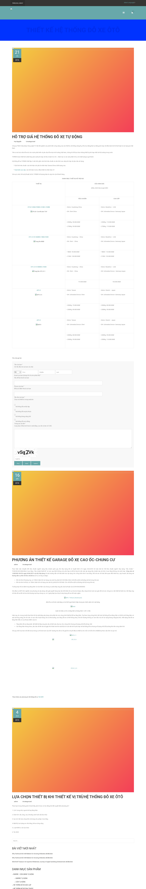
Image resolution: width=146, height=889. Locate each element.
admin (16, 564)
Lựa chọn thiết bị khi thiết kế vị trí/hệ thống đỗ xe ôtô (67, 797)
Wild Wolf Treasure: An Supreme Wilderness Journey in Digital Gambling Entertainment (38, 862)
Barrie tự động (21, 878)
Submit (36, 463)
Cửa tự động (20, 882)
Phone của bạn (22, 387)
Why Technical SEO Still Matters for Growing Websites (28, 853)
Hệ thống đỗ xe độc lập (23, 406)
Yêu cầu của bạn (23, 398)
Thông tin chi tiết (33, 425)
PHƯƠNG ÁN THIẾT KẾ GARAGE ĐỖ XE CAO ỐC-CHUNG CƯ (63, 560)
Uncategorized (30, 141)
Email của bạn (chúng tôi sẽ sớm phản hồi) (27, 376)
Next (26, 463)
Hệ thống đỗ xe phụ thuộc (23, 411)
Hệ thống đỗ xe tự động (23, 421)
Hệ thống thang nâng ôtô (23, 416)
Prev (18, 463)
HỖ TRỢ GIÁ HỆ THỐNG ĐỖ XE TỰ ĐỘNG (47, 137)
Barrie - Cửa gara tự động (23, 874)
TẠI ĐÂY (40, 697)
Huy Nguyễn (17, 141)
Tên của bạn (23, 366)
